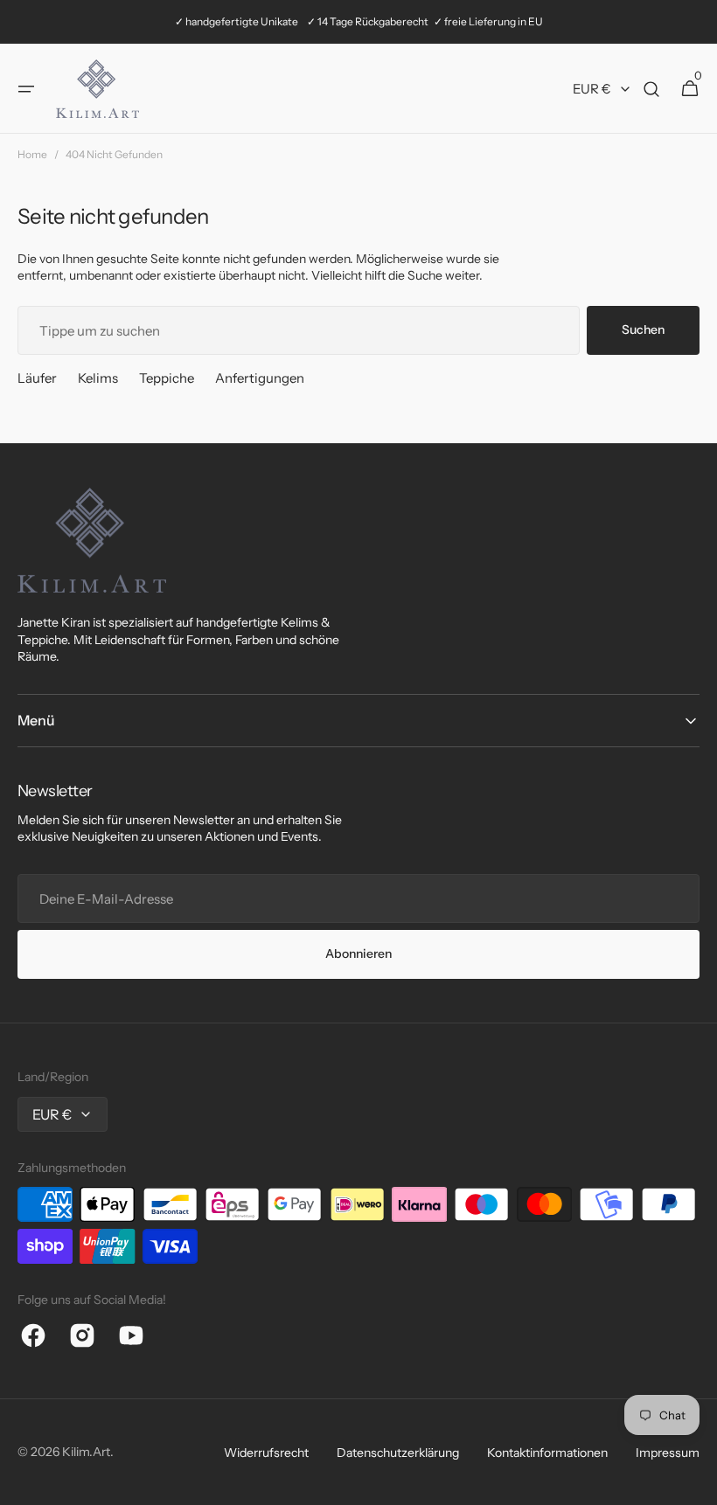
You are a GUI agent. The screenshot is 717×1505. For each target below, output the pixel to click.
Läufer (37, 378)
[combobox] (298, 330)
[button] (26, 89)
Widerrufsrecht (266, 1452)
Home (32, 154)
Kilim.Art (86, 1452)
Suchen (643, 329)
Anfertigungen (259, 378)
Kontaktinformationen (547, 1452)
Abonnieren (358, 953)
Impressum (668, 1452)
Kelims (98, 378)
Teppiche (166, 378)
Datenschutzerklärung (398, 1452)
